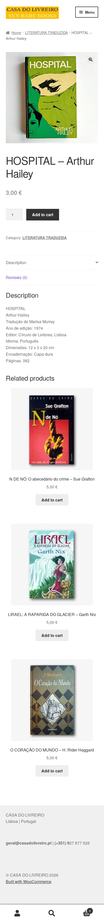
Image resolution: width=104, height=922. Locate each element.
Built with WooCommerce (28, 881)
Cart (80, 909)
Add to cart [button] (52, 500)
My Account (17, 913)
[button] (91, 59)
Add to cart (42, 214)
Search (52, 913)
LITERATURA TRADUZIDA (46, 32)
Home (16, 32)
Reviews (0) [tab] (16, 277)
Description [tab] (16, 262)
